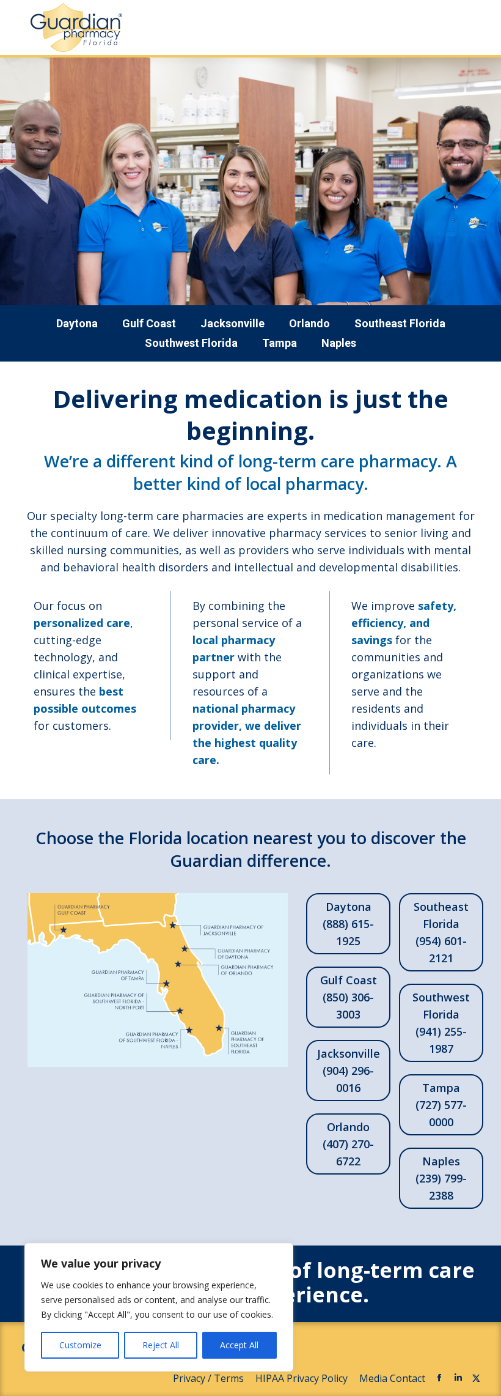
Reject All (160, 1345)
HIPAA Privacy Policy (302, 1378)
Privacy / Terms (209, 1378)
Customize (80, 1345)
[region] (158, 1307)
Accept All (239, 1345)
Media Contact (392, 1378)
